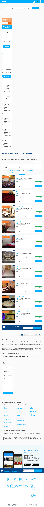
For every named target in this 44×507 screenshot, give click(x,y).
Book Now (38, 186)
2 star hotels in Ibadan (7, 419)
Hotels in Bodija (6, 113)
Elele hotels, (26, 433)
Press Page (9, 481)
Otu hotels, (10, 433)
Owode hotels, (37, 433)
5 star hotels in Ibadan (7, 423)
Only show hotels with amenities (6, 82)
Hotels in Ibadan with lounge (22, 423)
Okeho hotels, (5, 438)
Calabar (26, 479)
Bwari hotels (32, 409)
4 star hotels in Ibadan (7, 422)
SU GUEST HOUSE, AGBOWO (33, 490)
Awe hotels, (5, 434)
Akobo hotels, (33, 434)
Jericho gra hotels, (15, 437)
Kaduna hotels (19, 414)
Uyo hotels (19, 412)
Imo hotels (5, 411)
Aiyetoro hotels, (26, 436)
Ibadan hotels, (5, 433)
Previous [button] (2, 182)
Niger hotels (6, 415)
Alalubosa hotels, (14, 436)
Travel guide (15, 485)
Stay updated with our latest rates (6, 20)
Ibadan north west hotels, (23, 438)
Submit (8, 393)
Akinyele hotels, (32, 436)
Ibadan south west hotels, (29, 437)
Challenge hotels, (27, 434)
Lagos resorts (32, 414)
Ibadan (26, 485)
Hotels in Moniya (6, 132)
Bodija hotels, (21, 433)
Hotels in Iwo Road (6, 126)
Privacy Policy (9, 484)
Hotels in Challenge (7, 135)
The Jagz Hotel (33, 495)
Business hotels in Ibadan (8, 425)
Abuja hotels (6, 408)
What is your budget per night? (6, 37)
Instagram (15, 480)
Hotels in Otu (6, 107)
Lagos (26, 480)
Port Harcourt (27, 482)
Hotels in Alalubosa (7, 146)
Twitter (14, 478)
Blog (8, 479)
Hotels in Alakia (21, 485)
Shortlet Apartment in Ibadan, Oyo (7, 27)
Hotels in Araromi (6, 140)
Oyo (19, 178)
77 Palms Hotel (33, 478)
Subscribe (9, 22)
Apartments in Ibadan (7, 426)
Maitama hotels (33, 411)
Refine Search (6, 46)
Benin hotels (19, 411)
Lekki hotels (32, 408)
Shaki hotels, (10, 438)
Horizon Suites (33, 488)
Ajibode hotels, (21, 437)
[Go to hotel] (8, 181)
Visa (8, 478)
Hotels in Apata (6, 129)
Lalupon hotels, (35, 438)
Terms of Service (10, 485)
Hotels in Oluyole (6, 118)
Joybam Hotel (33, 487)
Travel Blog (15, 481)
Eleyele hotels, (20, 436)
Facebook (14, 479)
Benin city (26, 484)
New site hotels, (8, 437)
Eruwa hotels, (15, 438)
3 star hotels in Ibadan (7, 420)
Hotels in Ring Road (7, 110)
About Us (8, 480)
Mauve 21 (32, 501)
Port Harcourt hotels (7, 409)
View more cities (7, 150)
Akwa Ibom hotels (7, 414)
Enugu (26, 481)
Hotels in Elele (6, 115)
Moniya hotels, (21, 434)
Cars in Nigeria (15, 490)
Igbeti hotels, (30, 438)
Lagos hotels (6, 407)
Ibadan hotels (19, 407)
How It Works (9, 486)
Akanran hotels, (8, 436)
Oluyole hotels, (31, 433)
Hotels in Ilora (21, 481)
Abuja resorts (32, 415)
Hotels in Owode (6, 121)
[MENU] (42, 2)
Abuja (26, 478)
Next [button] (14, 182)
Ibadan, (17, 178)
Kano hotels (19, 409)
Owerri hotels (19, 408)
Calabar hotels (6, 412)
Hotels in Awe (6, 124)
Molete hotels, (36, 437)
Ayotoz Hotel (33, 484)
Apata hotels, (16, 434)
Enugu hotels (19, 415)
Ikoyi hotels (32, 412)
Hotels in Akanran (6, 143)
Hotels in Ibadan (6, 104)
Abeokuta (26, 486)
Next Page (40, 334)
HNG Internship (10, 487)
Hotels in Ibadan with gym (21, 424)
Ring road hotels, (15, 433)
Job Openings (9, 482)
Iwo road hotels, (10, 434)
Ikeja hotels (32, 407)
